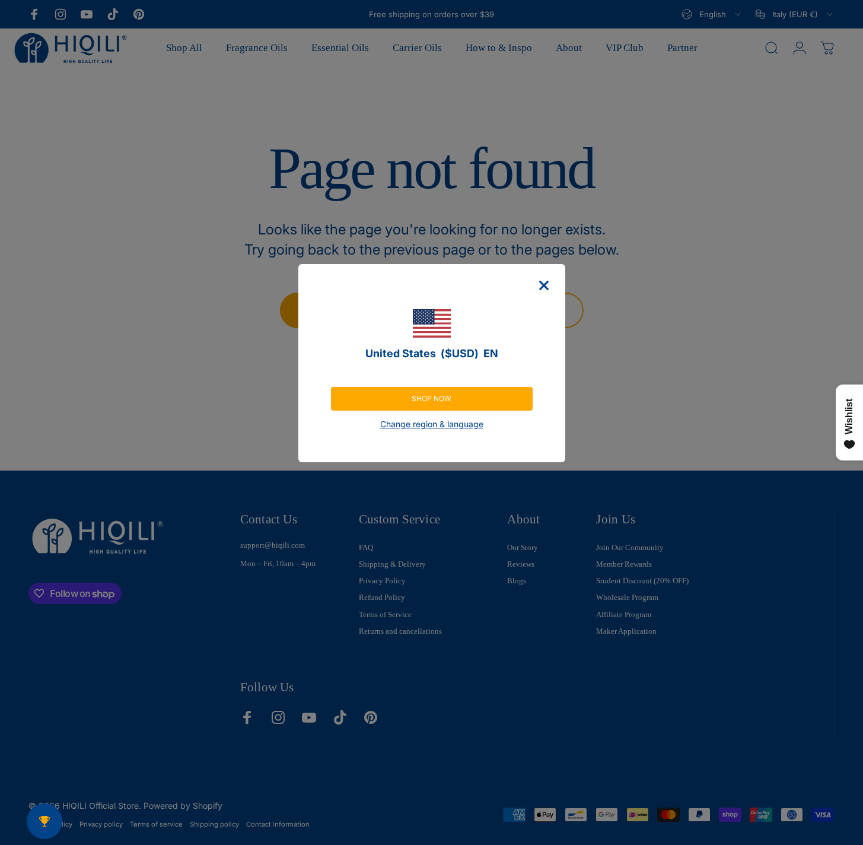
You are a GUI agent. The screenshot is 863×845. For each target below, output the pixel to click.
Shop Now (431, 398)
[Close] (544, 285)
